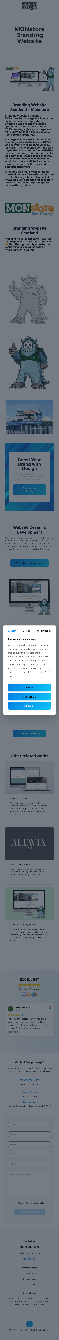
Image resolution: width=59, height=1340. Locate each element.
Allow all (29, 705)
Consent (12, 631)
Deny (29, 687)
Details (26, 631)
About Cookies (44, 631)
